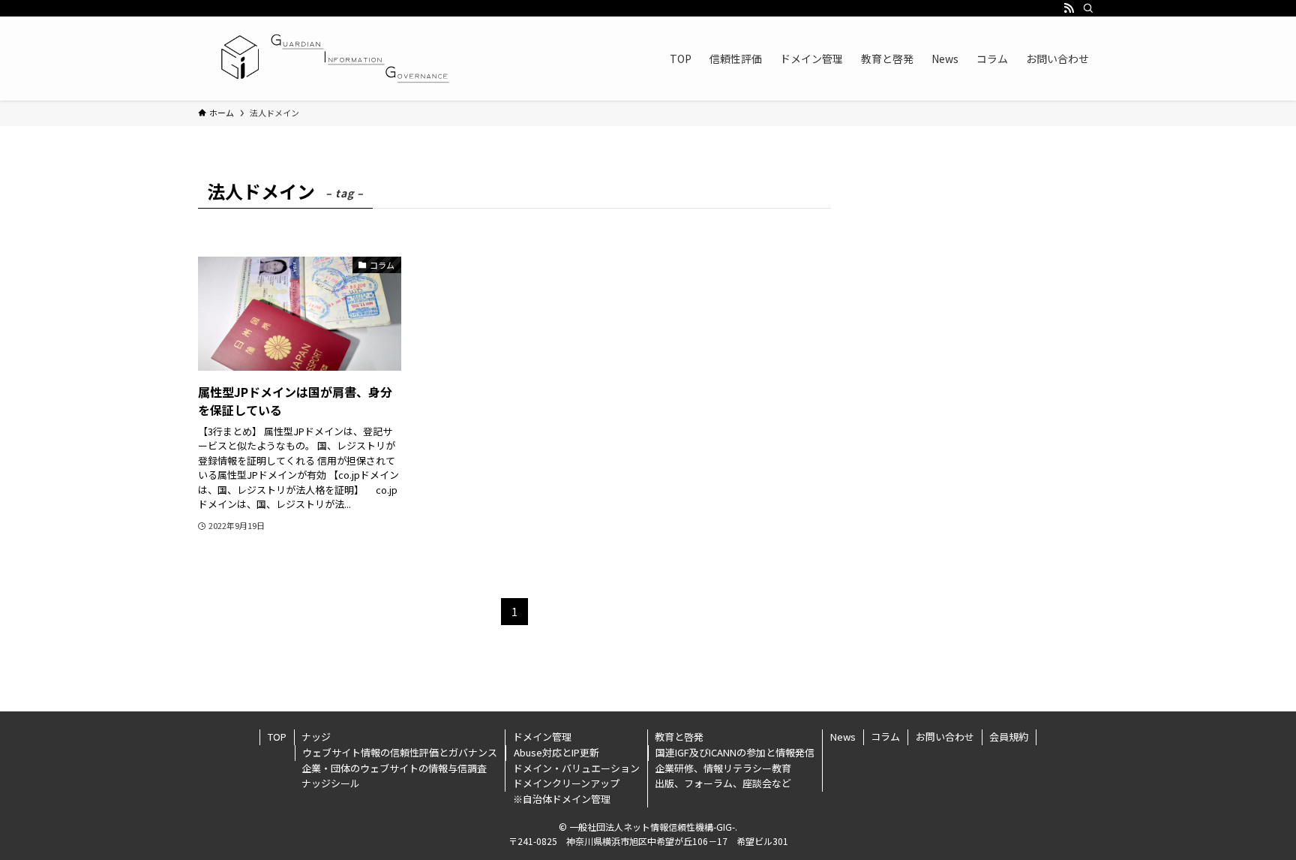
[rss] (1068, 8)
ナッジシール (331, 783)
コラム (885, 736)
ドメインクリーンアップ (566, 783)
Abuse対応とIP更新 (556, 752)
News (843, 736)
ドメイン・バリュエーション (576, 768)
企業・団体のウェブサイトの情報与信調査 (394, 768)
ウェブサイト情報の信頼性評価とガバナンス (399, 752)
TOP (277, 736)
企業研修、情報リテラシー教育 (723, 768)
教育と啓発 (679, 736)
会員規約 (1008, 736)
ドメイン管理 (542, 736)
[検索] (1088, 8)
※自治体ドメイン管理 (561, 799)
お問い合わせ (945, 736)
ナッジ (316, 736)
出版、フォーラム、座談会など (723, 783)
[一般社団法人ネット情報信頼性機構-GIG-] (331, 59)
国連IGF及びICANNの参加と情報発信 (735, 752)
